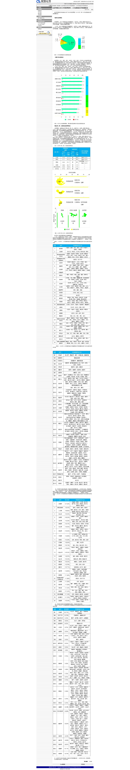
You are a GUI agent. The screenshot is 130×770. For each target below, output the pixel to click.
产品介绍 (78, 3)
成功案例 (83, 3)
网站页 (66, 3)
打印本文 (83, 764)
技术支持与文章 (41, 21)
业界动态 (40, 19)
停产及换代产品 (41, 18)
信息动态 (74, 3)
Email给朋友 (62, 764)
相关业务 (40, 27)
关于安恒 (91, 3)
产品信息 (40, 16)
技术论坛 (87, 3)
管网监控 (40, 28)
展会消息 (40, 13)
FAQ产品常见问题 (41, 23)
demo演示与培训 (41, 24)
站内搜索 (70, 3)
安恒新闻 (40, 9)
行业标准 (40, 25)
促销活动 (40, 10)
